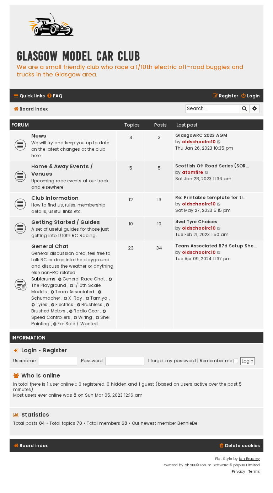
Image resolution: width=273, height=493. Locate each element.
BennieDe (187, 423)
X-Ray (76, 298)
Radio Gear (87, 311)
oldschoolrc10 (198, 142)
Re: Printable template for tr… (210, 197)
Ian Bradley (249, 458)
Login (29, 350)
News (38, 135)
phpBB (190, 465)
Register (55, 350)
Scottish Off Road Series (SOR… (212, 166)
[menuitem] (54, 96)
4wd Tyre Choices (196, 222)
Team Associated (75, 292)
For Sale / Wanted (78, 324)
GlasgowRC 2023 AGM (201, 135)
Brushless (92, 304)
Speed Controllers (51, 317)
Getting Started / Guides (65, 222)
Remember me (217, 361)
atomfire (192, 172)
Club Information (55, 198)
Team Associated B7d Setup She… (216, 246)
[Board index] (52, 25)
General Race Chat (84, 279)
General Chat (50, 246)
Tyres (42, 304)
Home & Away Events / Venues (62, 170)
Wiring (85, 317)
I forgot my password (172, 361)
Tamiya (99, 298)
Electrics (65, 304)
